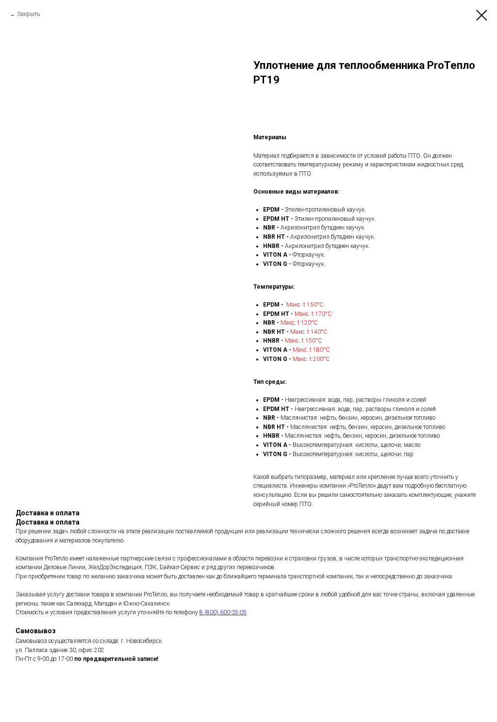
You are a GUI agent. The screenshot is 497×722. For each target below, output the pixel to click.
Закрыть (28, 14)
